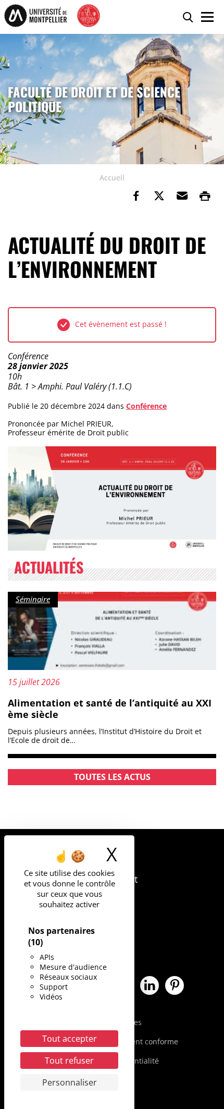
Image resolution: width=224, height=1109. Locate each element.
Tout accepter (69, 1038)
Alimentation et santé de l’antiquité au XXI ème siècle (109, 709)
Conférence (146, 406)
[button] (181, 196)
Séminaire (33, 599)
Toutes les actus (112, 777)
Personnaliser (69, 1082)
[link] (136, 196)
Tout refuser (69, 1060)
